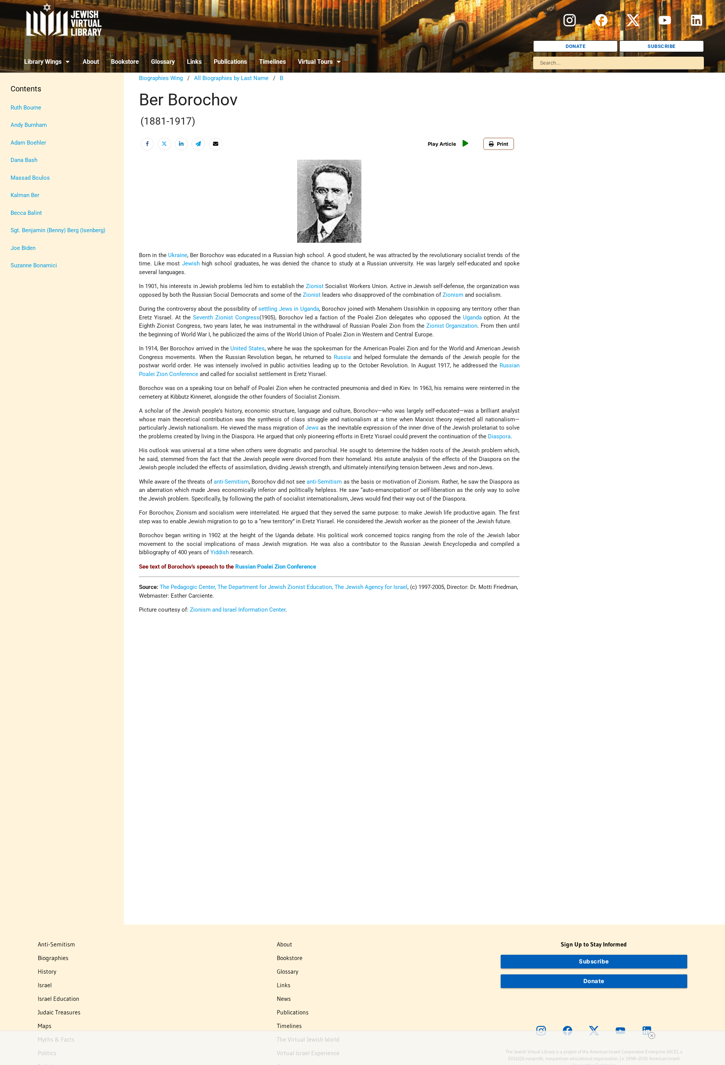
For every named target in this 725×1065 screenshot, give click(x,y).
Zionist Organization (452, 325)
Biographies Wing (161, 78)
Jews (312, 427)
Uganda (472, 317)
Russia (342, 357)
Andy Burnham (29, 125)
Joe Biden (23, 248)
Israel (45, 985)
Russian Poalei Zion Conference (275, 566)
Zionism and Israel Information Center (237, 609)
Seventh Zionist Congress (226, 317)
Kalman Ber (25, 195)
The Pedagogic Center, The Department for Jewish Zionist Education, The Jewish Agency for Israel (283, 587)
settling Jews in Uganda (288, 308)
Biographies (53, 958)
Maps (44, 1026)
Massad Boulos (30, 177)
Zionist (315, 286)
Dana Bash (24, 160)
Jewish (191, 263)
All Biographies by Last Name (231, 78)
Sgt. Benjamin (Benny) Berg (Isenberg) (58, 230)
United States (247, 348)
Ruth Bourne (26, 107)
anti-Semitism (231, 481)
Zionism (453, 294)
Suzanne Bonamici (34, 265)
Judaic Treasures (59, 1012)
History (47, 971)
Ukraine (177, 255)
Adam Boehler (28, 142)
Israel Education (58, 998)
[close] (651, 1035)
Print (502, 144)
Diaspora (499, 436)
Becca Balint (26, 213)
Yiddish (219, 552)
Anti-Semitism (56, 944)
